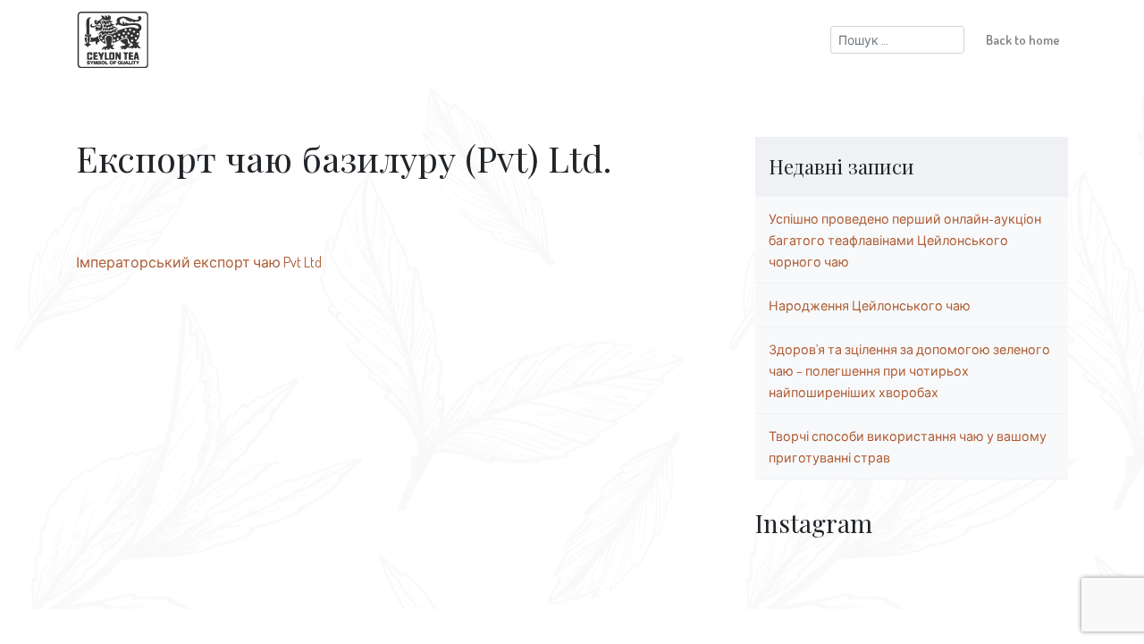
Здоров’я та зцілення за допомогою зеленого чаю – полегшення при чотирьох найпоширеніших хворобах (909, 370)
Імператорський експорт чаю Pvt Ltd (199, 262)
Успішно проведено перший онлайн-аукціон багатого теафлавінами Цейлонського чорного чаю (905, 239)
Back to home (1023, 39)
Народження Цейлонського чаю (870, 305)
